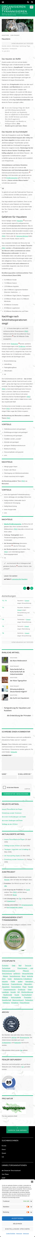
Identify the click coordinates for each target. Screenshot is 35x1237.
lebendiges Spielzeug (19, 46)
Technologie (6, 968)
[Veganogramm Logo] (14, 1113)
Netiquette (14, 752)
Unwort (27, 600)
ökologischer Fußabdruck (23, 979)
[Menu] (3, 2)
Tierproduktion (16, 987)
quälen (20, 981)
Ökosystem (28, 984)
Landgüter (5, 992)
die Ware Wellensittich (18, 661)
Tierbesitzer (13, 49)
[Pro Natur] (14, 951)
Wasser (5, 976)
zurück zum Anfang (17, 1130)
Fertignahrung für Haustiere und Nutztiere (16, 709)
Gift (18, 992)
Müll (20, 965)
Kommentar (7, 755)
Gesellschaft (6, 1000)
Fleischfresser (24, 1003)
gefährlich (17, 973)
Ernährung (22, 346)
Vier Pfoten (5, 1174)
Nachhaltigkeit (27, 995)
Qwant (4, 1153)
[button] (32, 1182)
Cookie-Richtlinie (10, 1233)
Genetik (13, 992)
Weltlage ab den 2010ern (10, 824)
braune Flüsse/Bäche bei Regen (12, 809)
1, (3, 600)
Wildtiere (5, 997)
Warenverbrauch (18, 1000)
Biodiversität (7, 995)
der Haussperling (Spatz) (12, 855)
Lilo (3, 1157)
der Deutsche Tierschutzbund (11, 1170)
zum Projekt (15, 35)
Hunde (4, 46)
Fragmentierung (16, 984)
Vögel (30, 989)
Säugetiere (6, 987)
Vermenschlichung (22, 236)
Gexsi (4, 1149)
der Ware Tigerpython (18, 680)
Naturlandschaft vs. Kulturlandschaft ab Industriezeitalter (17, 671)
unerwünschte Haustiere (19, 579)
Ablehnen (17, 1223)
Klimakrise (14, 1003)
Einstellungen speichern (17, 1229)
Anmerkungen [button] (9, 596)
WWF (3, 1178)
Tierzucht (28, 965)
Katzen (9, 46)
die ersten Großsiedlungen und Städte (14, 817)
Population (5, 49)
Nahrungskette (16, 997)
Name (4, 774)
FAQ (3, 236)
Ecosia (4, 1145)
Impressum (19, 1233)
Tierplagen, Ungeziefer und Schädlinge (16, 849)
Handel (30, 987)
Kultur (10, 979)
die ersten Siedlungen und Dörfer (12, 820)
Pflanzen (26, 971)
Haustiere (5, 35)
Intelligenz (6, 1003)
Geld (13, 965)
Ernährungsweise (12, 178)
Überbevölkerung (27, 992)
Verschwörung (7, 973)
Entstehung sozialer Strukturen (11, 813)
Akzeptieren (17, 1218)
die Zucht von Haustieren (19, 698)
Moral (24, 976)
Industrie (5, 981)
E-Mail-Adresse (24, 774)
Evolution (5, 965)
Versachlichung (27, 973)
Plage (28, 46)
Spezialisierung (14, 976)
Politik (13, 981)
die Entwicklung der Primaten (20, 715)
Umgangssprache (9, 989)
